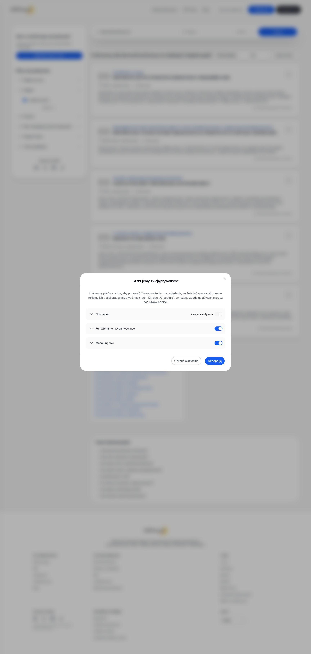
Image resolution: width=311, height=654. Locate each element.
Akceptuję (215, 361)
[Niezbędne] (218, 314)
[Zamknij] (225, 278)
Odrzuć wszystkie (186, 361)
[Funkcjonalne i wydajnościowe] (218, 328)
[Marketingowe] (218, 343)
